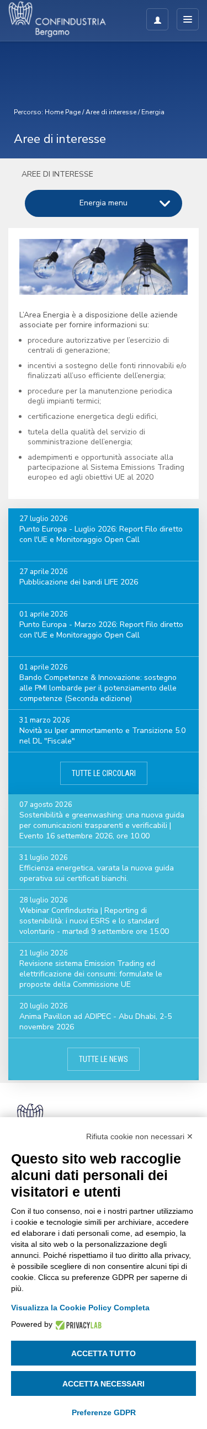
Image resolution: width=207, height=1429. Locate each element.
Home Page (63, 112)
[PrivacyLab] (77, 1324)
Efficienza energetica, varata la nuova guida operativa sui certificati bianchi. (96, 873)
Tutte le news (103, 1059)
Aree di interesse (111, 112)
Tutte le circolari (104, 773)
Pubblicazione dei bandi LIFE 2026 (78, 582)
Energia (152, 112)
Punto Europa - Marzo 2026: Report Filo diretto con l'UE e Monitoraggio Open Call (101, 629)
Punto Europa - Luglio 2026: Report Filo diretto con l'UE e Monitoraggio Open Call (101, 534)
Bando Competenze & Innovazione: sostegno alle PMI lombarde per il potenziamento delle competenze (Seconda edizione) (98, 688)
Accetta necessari (103, 1383)
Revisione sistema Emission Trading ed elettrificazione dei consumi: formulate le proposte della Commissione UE (90, 974)
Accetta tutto (103, 1353)
